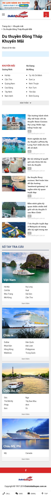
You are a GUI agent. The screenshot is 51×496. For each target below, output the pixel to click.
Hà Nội (7, 75)
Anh (27, 405)
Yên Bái (32, 92)
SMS (21, 494)
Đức (5, 408)
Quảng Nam (10, 84)
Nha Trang (8, 294)
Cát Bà (7, 290)
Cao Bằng (9, 88)
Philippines (30, 349)
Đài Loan (29, 346)
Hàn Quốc (30, 342)
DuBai (6, 342)
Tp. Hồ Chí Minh (35, 75)
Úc (27, 408)
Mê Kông (8, 297)
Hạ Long (29, 287)
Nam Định (9, 96)
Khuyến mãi (18, 26)
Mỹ (5, 453)
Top (46, 494)
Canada (29, 453)
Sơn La (32, 79)
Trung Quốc (30, 353)
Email (33, 494)
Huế (27, 290)
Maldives (8, 353)
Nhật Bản (8, 346)
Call (8, 494)
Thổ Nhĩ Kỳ (8, 401)
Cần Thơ (8, 79)
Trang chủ (6, 26)
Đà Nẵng (30, 69)
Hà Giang (30, 66)
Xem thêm (26, 303)
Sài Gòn (29, 294)
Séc (5, 398)
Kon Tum (33, 88)
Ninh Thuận (34, 84)
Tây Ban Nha (31, 401)
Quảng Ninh (7, 69)
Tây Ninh (8, 92)
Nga (27, 398)
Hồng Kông (8, 349)
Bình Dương (34, 96)
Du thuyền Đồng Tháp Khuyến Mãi (17, 29)
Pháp (6, 405)
